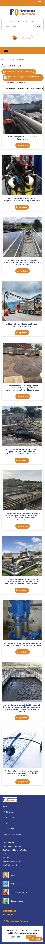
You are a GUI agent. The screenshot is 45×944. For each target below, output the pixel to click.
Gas (13, 875)
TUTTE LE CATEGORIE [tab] (19, 22)
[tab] (39, 3)
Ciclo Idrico (10, 59)
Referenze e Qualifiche (11, 861)
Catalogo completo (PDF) (19, 72)
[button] (36, 939)
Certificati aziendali (10, 865)
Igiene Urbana (17, 901)
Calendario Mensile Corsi (12, 846)
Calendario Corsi (9, 842)
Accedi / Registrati (21, 37)
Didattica (6, 858)
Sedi (4, 854)
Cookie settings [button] (17, 937)
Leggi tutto (22, 145)
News (5, 806)
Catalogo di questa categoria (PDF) (22, 77)
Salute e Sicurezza (19, 892)
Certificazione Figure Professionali (15, 850)
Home (3, 59)
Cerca (38, 26)
